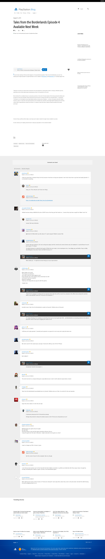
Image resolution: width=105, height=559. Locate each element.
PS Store (24, 13)
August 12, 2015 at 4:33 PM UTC (28, 269)
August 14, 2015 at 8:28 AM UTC (28, 478)
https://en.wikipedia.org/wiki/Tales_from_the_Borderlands (39, 200)
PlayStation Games (21, 143)
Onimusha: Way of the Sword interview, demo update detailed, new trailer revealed (22, 512)
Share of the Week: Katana (78, 531)
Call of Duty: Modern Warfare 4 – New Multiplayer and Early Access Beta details (60, 512)
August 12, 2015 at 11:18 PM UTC (32, 315)
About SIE (35, 553)
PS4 (21, 13)
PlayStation (27, 9)
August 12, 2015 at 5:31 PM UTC (27, 328)
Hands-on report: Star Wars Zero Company (21, 531)
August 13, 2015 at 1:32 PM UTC (27, 465)
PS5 (15, 13)
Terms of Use (40, 553)
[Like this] (21, 517)
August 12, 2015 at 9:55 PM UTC (32, 411)
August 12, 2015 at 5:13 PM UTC (32, 231)
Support (29, 553)
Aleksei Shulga (57, 534)
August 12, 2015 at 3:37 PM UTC (28, 174)
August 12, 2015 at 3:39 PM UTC (28, 209)
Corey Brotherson (78, 514)
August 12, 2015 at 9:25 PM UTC (28, 400)
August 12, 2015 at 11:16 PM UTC (32, 291)
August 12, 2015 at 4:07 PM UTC (32, 186)
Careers (67, 553)
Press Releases (62, 553)
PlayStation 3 (51, 76)
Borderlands (16, 143)
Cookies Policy (54, 553)
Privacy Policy (47, 553)
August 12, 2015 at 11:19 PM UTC (32, 364)
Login (81, 9)
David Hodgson (58, 514)
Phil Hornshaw (38, 534)
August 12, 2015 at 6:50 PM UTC (28, 340)
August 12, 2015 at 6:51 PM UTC (27, 353)
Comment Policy (23, 553)
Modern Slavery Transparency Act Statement (44, 555)
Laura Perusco (19, 68)
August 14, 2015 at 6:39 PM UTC (32, 453)
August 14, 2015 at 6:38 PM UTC (32, 197)
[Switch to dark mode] (78, 9)
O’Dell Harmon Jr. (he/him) (40, 514)
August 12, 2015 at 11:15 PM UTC (32, 257)
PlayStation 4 (44, 76)
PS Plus (28, 13)
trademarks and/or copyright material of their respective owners (45, 549)
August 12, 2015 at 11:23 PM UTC (28, 425)
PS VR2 (18, 13)
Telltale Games (16, 146)
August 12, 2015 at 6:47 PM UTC (32, 241)
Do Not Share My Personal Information (62, 555)
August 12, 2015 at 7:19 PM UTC (27, 376)
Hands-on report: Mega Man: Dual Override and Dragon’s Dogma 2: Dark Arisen (42, 532)
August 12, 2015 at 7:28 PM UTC (28, 388)
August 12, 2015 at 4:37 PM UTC (32, 220)
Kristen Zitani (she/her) (79, 533)
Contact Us (76, 553)
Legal (71, 553)
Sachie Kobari (18, 514)
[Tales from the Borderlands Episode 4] (39, 83)
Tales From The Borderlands (30, 143)
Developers (82, 553)
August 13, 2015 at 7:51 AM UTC (27, 442)
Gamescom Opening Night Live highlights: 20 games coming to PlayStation (41, 512)
